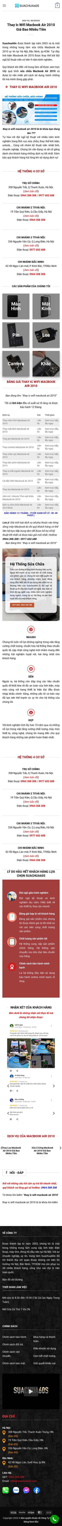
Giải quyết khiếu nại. (44, 1363)
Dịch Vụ (26, 21)
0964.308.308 (10, 539)
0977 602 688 (46, 195)
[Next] (53, 1086)
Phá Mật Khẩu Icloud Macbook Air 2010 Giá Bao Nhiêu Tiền (46, 1150)
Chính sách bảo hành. (14, 1336)
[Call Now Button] (54, 1519)
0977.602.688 (28, 539)
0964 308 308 (28, 195)
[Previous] (8, 1086)
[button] (4, 5)
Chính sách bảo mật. (14, 1363)
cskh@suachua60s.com (23, 1481)
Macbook (35, 21)
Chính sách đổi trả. (13, 1344)
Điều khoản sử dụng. (45, 1348)
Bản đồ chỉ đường (12, 1279)
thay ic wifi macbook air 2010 (19, 128)
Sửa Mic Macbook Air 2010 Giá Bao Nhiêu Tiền (15, 1150)
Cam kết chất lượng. (44, 1355)
